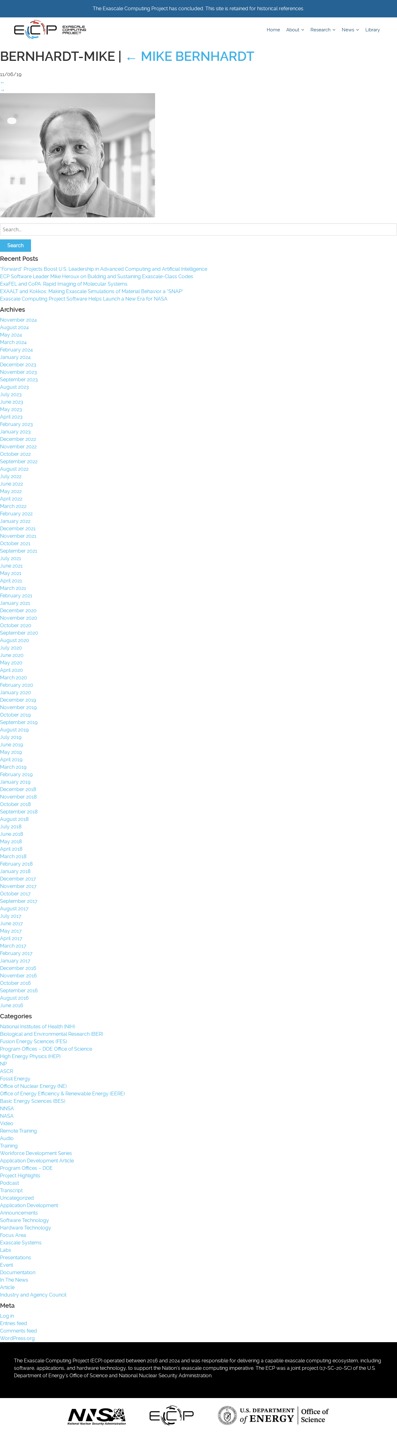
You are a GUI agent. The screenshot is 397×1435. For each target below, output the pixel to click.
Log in (7, 1316)
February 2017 (16, 953)
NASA (7, 1116)
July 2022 (10, 476)
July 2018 (10, 827)
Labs (5, 1250)
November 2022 (18, 447)
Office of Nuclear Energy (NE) (33, 1086)
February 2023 (16, 424)
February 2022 (16, 514)
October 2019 (15, 715)
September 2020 (19, 633)
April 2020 (11, 670)
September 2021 (18, 551)
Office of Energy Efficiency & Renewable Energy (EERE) (62, 1094)
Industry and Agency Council (33, 1295)
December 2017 (18, 879)
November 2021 (18, 536)
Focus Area (13, 1235)
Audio (7, 1138)
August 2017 (14, 909)
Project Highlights (20, 1176)
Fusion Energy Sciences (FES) (33, 1041)
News (348, 30)
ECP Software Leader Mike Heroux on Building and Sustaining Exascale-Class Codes (96, 276)
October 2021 (15, 543)
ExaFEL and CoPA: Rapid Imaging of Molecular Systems (63, 284)
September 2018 (19, 812)
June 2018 (11, 834)
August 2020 (14, 640)
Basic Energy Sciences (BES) (32, 1101)
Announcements (19, 1213)
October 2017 (15, 894)
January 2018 (15, 871)
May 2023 (11, 409)
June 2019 (11, 745)
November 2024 (18, 320)
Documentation (17, 1272)
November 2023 (18, 372)
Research (321, 30)
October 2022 (15, 454)
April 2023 (11, 417)
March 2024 (13, 342)
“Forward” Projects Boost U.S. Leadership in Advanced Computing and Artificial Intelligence (103, 269)
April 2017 (11, 938)
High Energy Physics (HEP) (30, 1056)
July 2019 (10, 737)
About (293, 30)
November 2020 (18, 618)
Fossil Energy (15, 1079)
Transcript (11, 1190)
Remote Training (18, 1131)
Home (273, 30)
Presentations (15, 1258)
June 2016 (11, 1005)
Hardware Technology (25, 1228)
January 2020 (15, 692)
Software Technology (24, 1220)
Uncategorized (17, 1198)
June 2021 (11, 566)
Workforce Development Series (36, 1153)
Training (9, 1146)
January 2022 (15, 521)
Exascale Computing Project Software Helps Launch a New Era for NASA (85, 299)
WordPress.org (17, 1338)
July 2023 (11, 394)
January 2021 (15, 603)
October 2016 (15, 983)
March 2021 (13, 588)
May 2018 (11, 841)
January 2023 (15, 432)
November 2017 (18, 886)
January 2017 (15, 961)
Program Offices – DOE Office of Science (46, 1049)
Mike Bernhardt (189, 56)
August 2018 (14, 819)
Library (372, 30)
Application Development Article (37, 1161)
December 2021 (18, 529)
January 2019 (15, 782)
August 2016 (14, 998)
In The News (14, 1280)
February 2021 (16, 596)
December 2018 (18, 789)
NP (3, 1064)
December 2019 (18, 700)
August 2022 (14, 469)
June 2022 (11, 484)
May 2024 (11, 335)
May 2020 (11, 663)
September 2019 (19, 722)
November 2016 (18, 976)
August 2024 (14, 327)
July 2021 (10, 558)
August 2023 (14, 387)
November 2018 (18, 797)
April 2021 (11, 581)
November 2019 (18, 707)
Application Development (29, 1205)
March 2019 (13, 767)
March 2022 (13, 506)
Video (6, 1123)
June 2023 (11, 402)
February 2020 (16, 685)
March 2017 (13, 946)
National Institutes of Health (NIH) (37, 1027)
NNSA (7, 1108)
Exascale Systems (21, 1243)
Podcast (9, 1183)
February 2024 (16, 350)
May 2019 (11, 752)
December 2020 (18, 610)
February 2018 (16, 864)
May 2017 (11, 931)
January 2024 (15, 357)
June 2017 (11, 923)
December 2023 (18, 365)
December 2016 (18, 968)
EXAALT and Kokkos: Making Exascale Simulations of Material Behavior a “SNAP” (91, 291)
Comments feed (18, 1331)
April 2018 (11, 849)
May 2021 (10, 573)
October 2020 (15, 625)
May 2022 (11, 491)
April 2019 (11, 760)
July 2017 (10, 916)
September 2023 (19, 380)
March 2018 (13, 856)
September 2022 (19, 461)
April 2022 (11, 499)
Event (6, 1265)
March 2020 (13, 678)
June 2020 (12, 655)
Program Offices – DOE (26, 1168)
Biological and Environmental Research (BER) (51, 1034)
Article (7, 1287)
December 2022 (18, 439)
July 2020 (11, 648)
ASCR (6, 1071)
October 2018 (15, 804)
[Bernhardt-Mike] (77, 216)
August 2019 (14, 730)
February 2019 (16, 774)
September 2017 (19, 901)
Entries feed (13, 1323)
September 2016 (19, 991)
